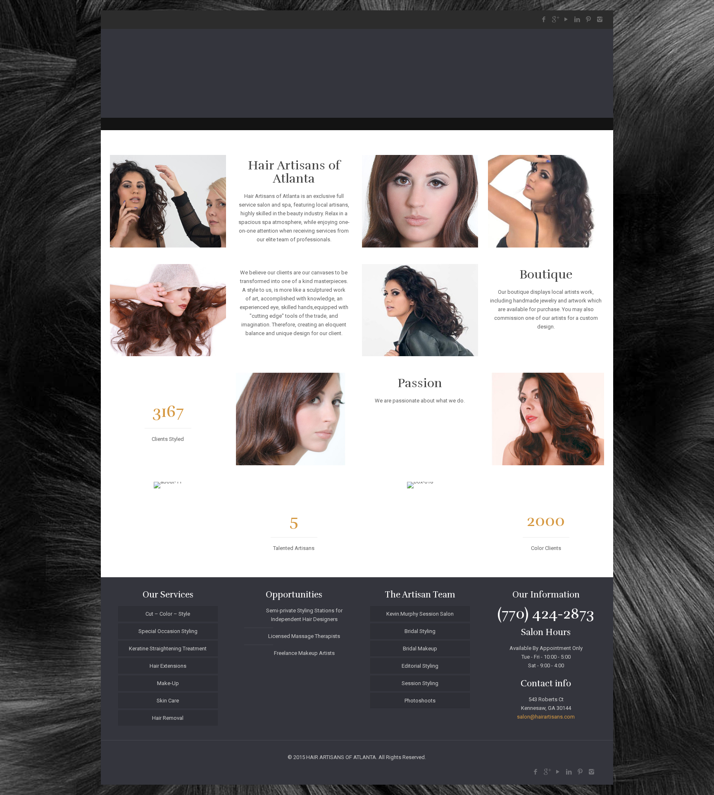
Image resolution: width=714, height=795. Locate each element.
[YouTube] (566, 19)
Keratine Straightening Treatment (168, 648)
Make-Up (168, 683)
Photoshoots (420, 700)
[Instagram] (599, 19)
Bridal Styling (420, 631)
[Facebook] (544, 19)
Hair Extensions (168, 666)
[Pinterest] (588, 19)
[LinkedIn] (577, 19)
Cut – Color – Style (167, 614)
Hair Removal (167, 718)
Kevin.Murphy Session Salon (420, 614)
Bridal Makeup (420, 648)
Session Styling (420, 683)
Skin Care (168, 700)
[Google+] (555, 19)
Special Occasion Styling (168, 631)
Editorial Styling (420, 666)
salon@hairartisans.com (546, 717)
